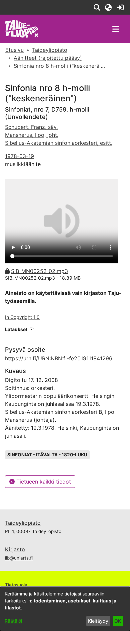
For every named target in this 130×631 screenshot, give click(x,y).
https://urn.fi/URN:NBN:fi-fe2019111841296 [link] (58, 358)
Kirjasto (15, 549)
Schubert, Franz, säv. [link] (31, 127)
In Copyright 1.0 (22, 317)
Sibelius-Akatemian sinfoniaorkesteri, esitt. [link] (58, 142)
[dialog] (65, 609)
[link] (120, 7)
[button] (97, 7)
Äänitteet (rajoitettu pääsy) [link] (48, 57)
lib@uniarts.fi (19, 558)
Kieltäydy (98, 621)
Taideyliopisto (23, 522)
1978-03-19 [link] (19, 156)
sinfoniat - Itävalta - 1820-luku (47, 454)
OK (117, 621)
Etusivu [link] (14, 49)
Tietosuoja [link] (16, 584)
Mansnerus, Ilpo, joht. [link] (31, 135)
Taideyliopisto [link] (49, 49)
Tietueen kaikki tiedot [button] (43, 481)
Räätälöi (13, 621)
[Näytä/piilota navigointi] (115, 29)
